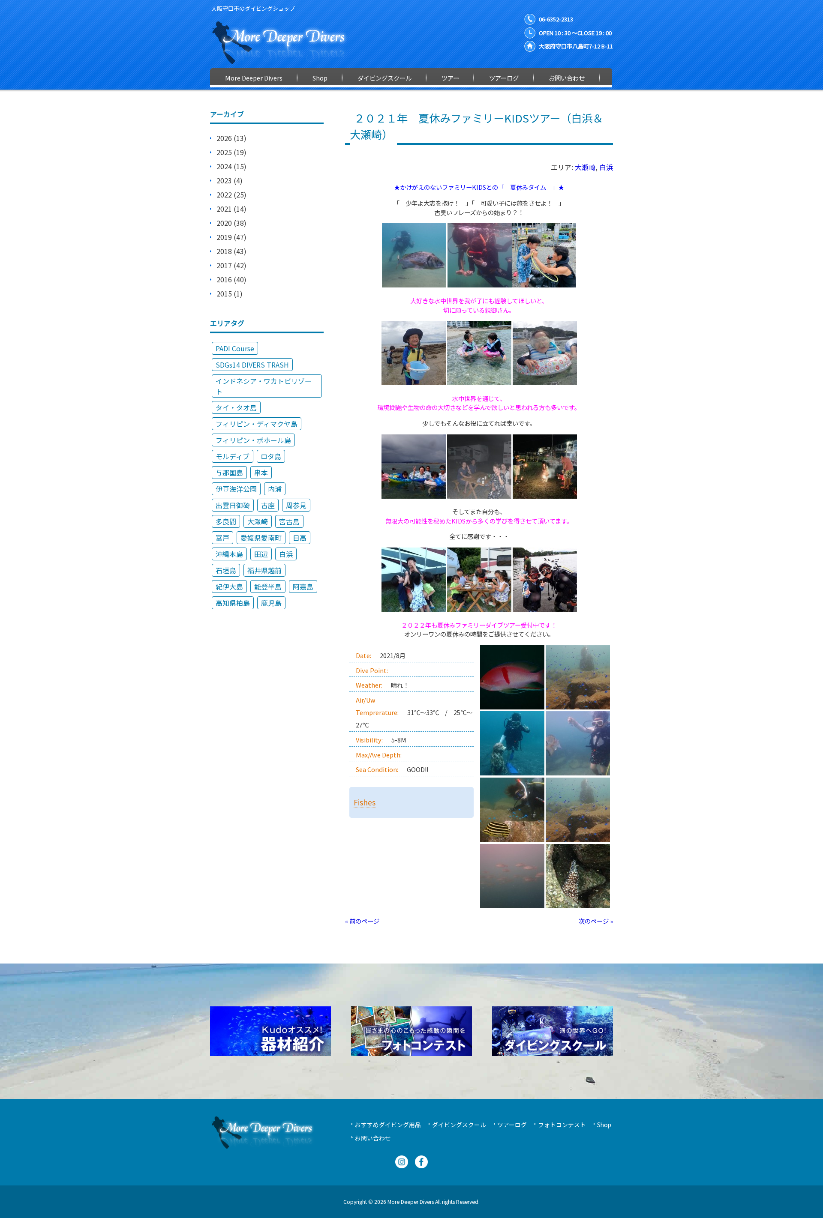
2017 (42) (231, 265)
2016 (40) (231, 279)
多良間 (226, 521)
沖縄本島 (229, 554)
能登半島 (268, 586)
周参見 (296, 505)
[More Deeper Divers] (285, 59)
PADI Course (235, 348)
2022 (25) (231, 194)
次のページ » (596, 920)
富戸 (222, 538)
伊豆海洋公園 (236, 489)
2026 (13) (231, 138)
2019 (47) (231, 237)
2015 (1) (229, 293)
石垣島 (226, 570)
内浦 (275, 489)
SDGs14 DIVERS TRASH (252, 364)
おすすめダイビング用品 (388, 1124)
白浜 (606, 167)
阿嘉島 (303, 586)
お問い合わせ (373, 1138)
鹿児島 (271, 603)
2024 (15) (231, 166)
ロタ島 (271, 456)
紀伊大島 (229, 586)
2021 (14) (231, 208)
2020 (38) (231, 223)
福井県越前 (264, 570)
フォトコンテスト (562, 1124)
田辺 (261, 554)
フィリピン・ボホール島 (253, 440)
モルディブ (232, 456)
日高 (299, 538)
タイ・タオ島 (236, 407)
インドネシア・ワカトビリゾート (264, 386)
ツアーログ (512, 1124)
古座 (268, 505)
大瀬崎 (585, 167)
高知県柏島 (233, 603)
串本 (261, 472)
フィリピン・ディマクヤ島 (256, 424)
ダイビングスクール (459, 1124)
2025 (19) (231, 152)
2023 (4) (229, 180)
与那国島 (229, 472)
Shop (604, 1124)
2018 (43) (231, 251)
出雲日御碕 (233, 505)
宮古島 (289, 521)
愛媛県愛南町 (261, 538)
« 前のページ (362, 920)
